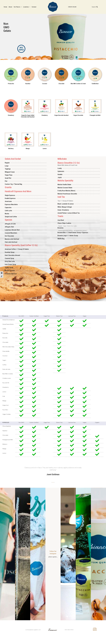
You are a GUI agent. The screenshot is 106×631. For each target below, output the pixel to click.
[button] (51, 482)
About (10, 7)
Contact (34, 7)
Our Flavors (17, 7)
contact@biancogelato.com (33, 630)
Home (5, 7)
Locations (26, 7)
